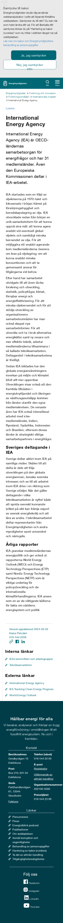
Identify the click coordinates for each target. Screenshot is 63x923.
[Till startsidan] (15, 82)
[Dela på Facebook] (17, 641)
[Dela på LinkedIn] (23, 641)
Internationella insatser (44, 96)
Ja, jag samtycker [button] (33, 55)
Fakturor (13, 801)
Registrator (40, 768)
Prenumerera (20, 816)
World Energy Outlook (22, 695)
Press (15, 821)
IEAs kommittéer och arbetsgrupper (31, 658)
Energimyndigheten (16, 93)
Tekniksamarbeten (20, 664)
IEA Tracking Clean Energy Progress (31, 689)
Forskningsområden (18, 96)
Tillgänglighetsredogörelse (28, 858)
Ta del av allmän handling (27, 854)
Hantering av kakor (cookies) (29, 850)
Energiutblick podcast (25, 825)
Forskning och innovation (42, 93)
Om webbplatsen (22, 833)
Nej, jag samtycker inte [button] (29, 66)
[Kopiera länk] (11, 641)
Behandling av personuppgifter (30, 846)
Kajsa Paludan (18, 633)
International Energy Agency (26, 682)
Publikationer (20, 829)
